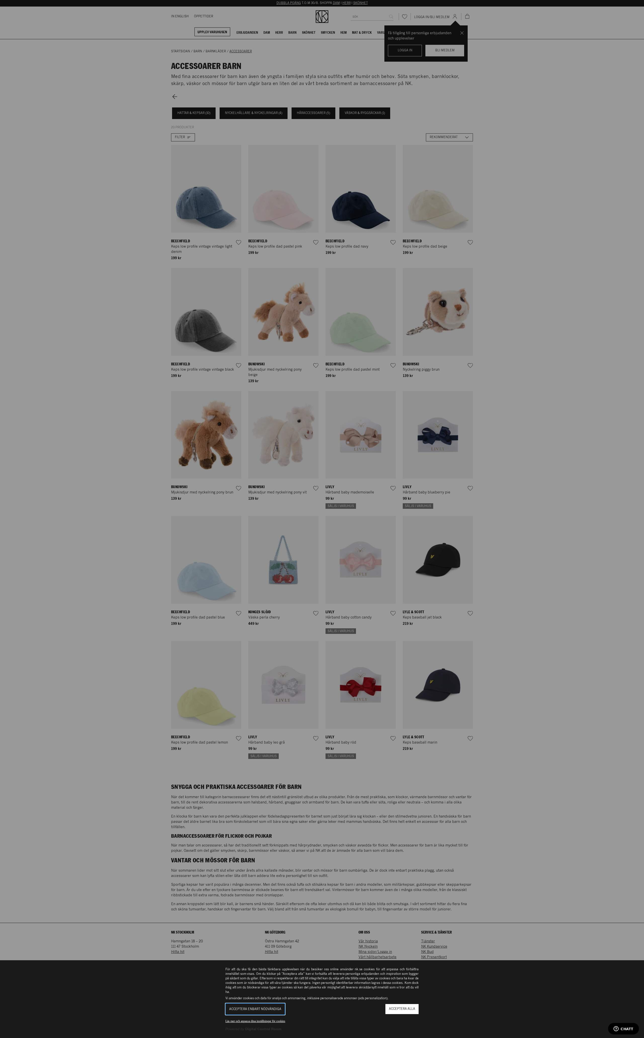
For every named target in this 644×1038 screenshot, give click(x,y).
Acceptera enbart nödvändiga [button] (255, 1009)
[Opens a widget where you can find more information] (623, 1029)
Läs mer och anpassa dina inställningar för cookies (255, 1021)
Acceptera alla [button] (402, 1009)
